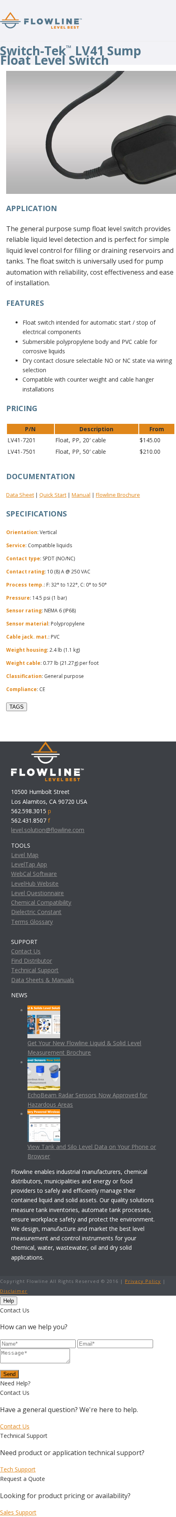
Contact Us (26, 951)
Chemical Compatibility (41, 902)
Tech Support (18, 1469)
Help (8, 1301)
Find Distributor (31, 960)
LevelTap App (29, 864)
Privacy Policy (143, 1281)
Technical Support (35, 970)
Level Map (24, 855)
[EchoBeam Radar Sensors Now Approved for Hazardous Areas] (43, 1062)
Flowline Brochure (118, 494)
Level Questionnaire (37, 893)
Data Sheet (20, 494)
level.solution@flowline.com (47, 830)
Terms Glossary (32, 922)
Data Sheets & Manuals (42, 980)
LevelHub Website (35, 883)
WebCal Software (34, 874)
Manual (81, 494)
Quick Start (52, 494)
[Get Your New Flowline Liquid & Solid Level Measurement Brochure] (43, 1010)
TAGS (16, 707)
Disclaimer (13, 1291)
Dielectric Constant (36, 912)
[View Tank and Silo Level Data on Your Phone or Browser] (43, 1114)
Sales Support (18, 1512)
